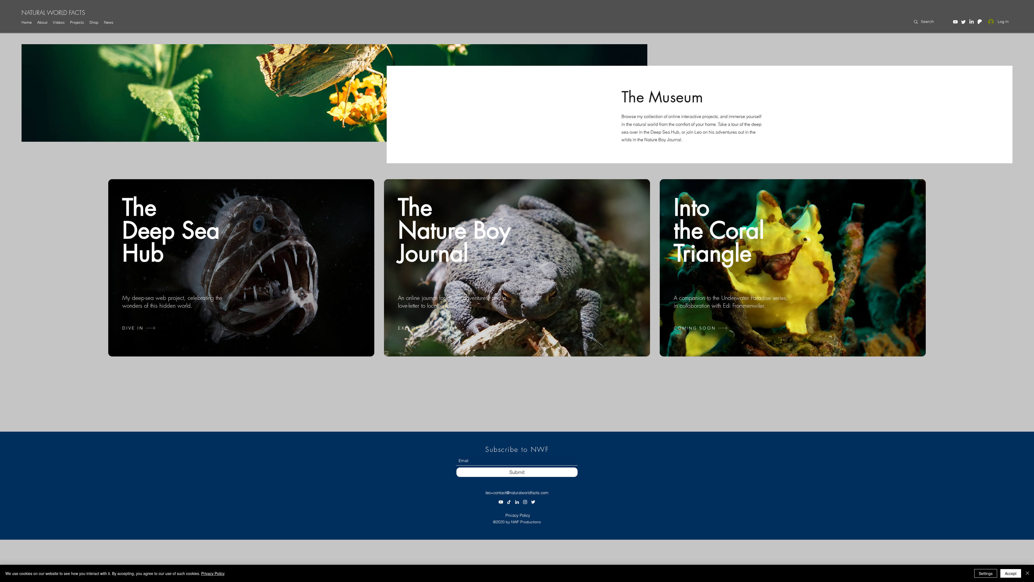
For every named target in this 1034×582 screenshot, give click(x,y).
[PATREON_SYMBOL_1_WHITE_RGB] (979, 22)
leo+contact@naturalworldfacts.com (517, 492)
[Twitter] (963, 22)
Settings (986, 573)
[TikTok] (509, 502)
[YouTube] (955, 22)
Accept (1010, 573)
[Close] (1027, 573)
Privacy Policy (213, 573)
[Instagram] (525, 502)
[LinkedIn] (971, 22)
